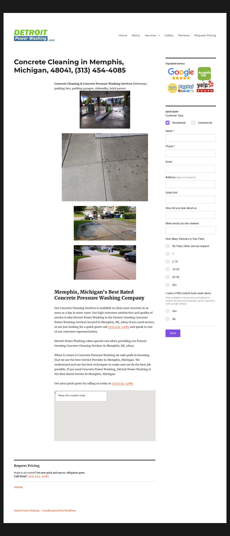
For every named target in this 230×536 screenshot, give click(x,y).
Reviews (184, 35)
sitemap (18, 487)
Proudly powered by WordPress (59, 510)
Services (150, 35)
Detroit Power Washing (26, 510)
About (136, 35)
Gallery (169, 35)
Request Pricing (205, 35)
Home (123, 35)
